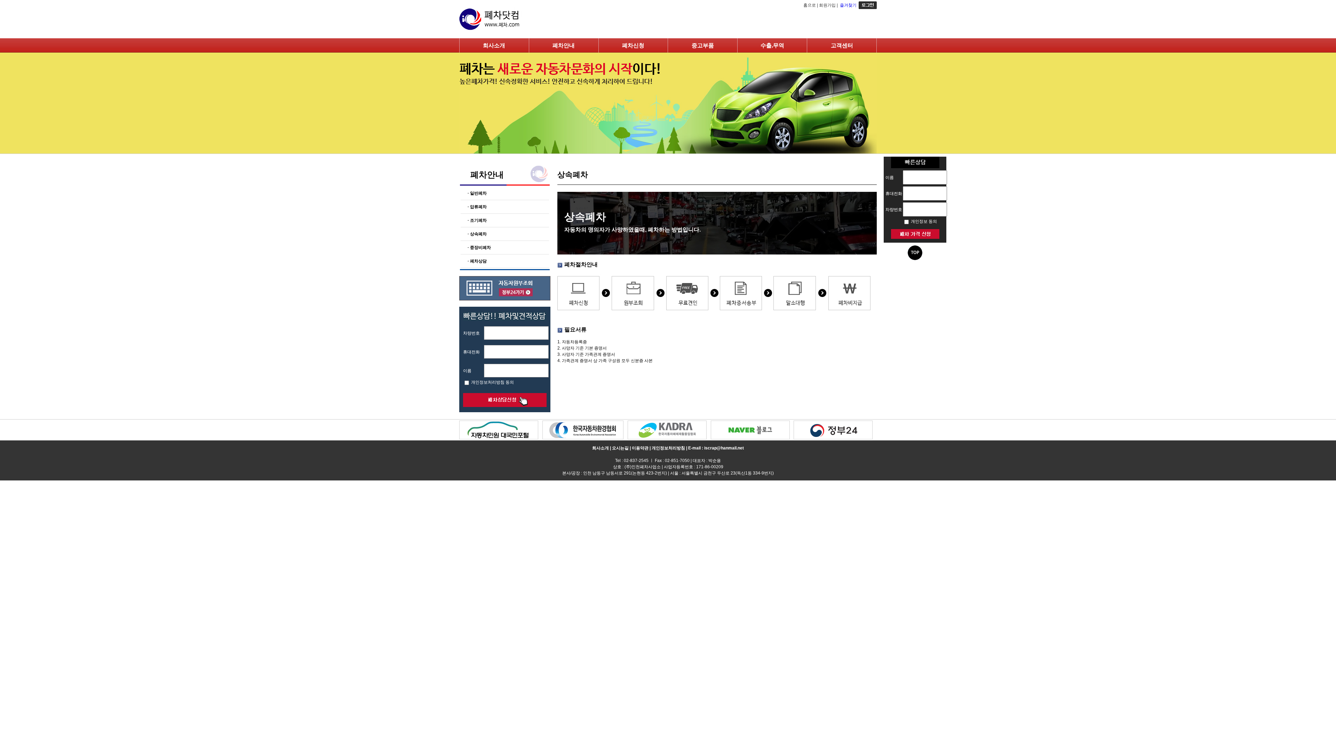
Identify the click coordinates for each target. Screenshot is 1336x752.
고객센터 (842, 45)
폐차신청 (633, 45)
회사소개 (494, 45)
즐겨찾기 (848, 5)
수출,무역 (772, 45)
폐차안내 (563, 45)
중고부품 (703, 45)
